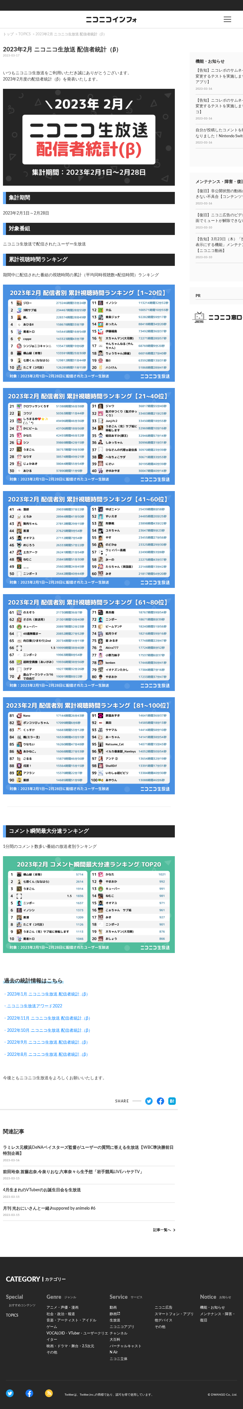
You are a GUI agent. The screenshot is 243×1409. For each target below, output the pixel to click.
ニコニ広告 (163, 1307)
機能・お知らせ (212, 1307)
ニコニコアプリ (122, 1326)
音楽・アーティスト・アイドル (71, 1320)
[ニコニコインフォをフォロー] (10, 1392)
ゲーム (52, 1326)
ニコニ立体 (118, 1359)
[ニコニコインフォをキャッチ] (49, 1392)
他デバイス (163, 1320)
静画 (113, 1314)
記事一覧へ (162, 1230)
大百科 (115, 1339)
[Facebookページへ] (29, 1392)
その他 (52, 1352)
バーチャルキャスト (126, 1346)
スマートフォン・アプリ (174, 1314)
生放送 (115, 1320)
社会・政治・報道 (61, 1314)
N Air (114, 1352)
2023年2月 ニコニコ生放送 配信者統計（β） (71, 34)
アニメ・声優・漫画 (63, 1307)
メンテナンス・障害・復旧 (218, 1317)
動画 (113, 1307)
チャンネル (118, 1333)
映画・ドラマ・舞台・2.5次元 (70, 1346)
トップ (8, 34)
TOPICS (24, 34)
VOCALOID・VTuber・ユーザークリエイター (77, 1336)
